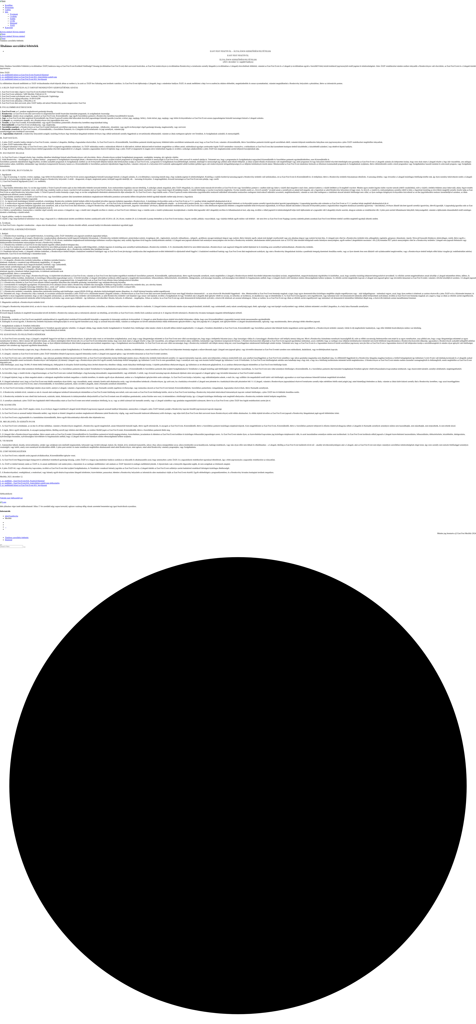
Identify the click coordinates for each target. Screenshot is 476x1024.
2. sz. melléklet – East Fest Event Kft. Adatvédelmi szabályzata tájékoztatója (30, 483)
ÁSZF (12, 25)
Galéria (8, 10)
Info (6, 12)
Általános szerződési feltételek (17, 538)
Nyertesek (14, 14)
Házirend (13, 23)
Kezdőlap (9, 5)
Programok (9, 7)
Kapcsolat (9, 28)
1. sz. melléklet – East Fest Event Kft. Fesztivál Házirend (22, 481)
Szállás (12, 19)
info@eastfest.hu (11, 516)
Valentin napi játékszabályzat (11, 498)
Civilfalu (13, 16)
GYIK (12, 21)
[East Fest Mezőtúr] (2, 1)
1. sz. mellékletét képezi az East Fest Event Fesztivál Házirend (24, 75)
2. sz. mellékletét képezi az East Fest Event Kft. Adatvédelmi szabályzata (28, 77)
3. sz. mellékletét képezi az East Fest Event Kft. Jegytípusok (23, 79)
